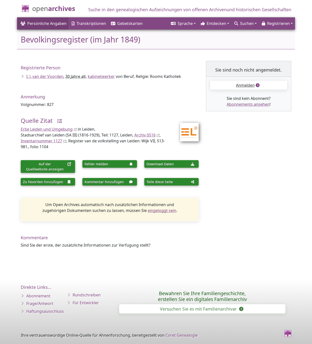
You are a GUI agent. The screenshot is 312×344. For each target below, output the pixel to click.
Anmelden (245, 85)
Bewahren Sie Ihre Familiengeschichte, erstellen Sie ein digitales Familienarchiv (202, 296)
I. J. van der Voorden (44, 76)
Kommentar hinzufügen (104, 181)
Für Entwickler (86, 302)
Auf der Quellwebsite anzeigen (45, 166)
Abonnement (38, 296)
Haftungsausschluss (45, 311)
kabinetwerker (101, 76)
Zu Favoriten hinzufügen (43, 181)
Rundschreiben (87, 295)
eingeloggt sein (162, 210)
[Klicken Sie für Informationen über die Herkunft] (58, 120)
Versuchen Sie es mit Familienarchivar (199, 309)
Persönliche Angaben (47, 23)
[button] (183, 23)
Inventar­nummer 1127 (41, 141)
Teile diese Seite (159, 181)
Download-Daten (160, 164)
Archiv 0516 (145, 135)
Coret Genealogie (182, 335)
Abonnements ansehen (248, 104)
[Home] (287, 333)
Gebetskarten (130, 23)
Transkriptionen (91, 23)
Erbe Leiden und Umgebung (47, 129)
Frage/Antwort (39, 303)
